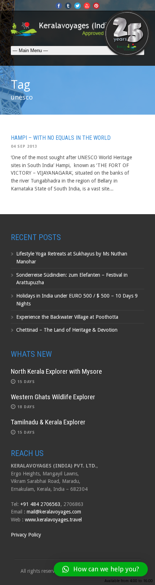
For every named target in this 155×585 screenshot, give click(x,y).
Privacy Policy (26, 535)
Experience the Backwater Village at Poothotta (67, 317)
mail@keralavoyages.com (54, 512)
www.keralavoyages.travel (53, 519)
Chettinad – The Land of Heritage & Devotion (67, 330)
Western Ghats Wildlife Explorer (53, 397)
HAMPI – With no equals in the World (61, 137)
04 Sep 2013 (24, 146)
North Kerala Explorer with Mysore (56, 371)
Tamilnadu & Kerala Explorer (48, 422)
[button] (101, 569)
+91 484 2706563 (40, 504)
